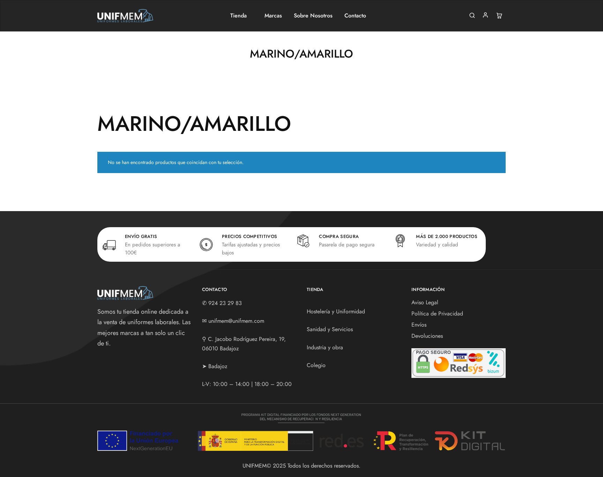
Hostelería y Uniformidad (336, 311)
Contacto (355, 16)
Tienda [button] (238, 16)
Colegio (316, 365)
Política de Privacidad (437, 314)
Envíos (418, 325)
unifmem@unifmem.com (236, 321)
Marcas (273, 16)
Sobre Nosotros (313, 16)
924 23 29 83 (225, 303)
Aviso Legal (424, 302)
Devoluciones (427, 336)
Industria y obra (325, 347)
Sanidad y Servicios (330, 329)
